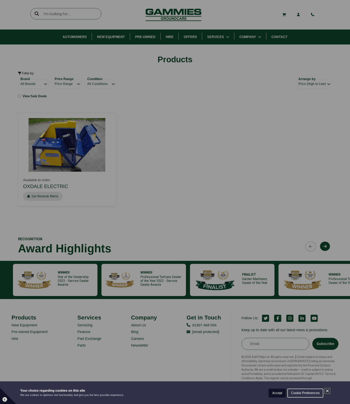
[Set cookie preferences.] (8, 396)
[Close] (327, 390)
